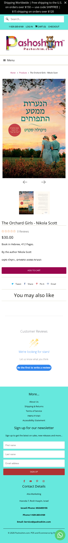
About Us (33, 401)
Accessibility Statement (34, 420)
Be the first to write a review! (34, 367)
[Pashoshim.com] (34, 44)
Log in (29, 26)
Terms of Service (34, 410)
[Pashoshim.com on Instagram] (43, 481)
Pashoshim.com (22, 532)
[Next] (43, 181)
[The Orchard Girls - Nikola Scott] (34, 128)
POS (32, 532)
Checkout (53, 26)
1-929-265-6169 (16, 26)
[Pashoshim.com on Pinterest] (37, 481)
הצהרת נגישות (34, 415)
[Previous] (24, 181)
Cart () (41, 26)
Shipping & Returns (34, 406)
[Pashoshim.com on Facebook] (24, 481)
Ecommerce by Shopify (49, 532)
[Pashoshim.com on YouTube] (31, 481)
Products (23, 72)
